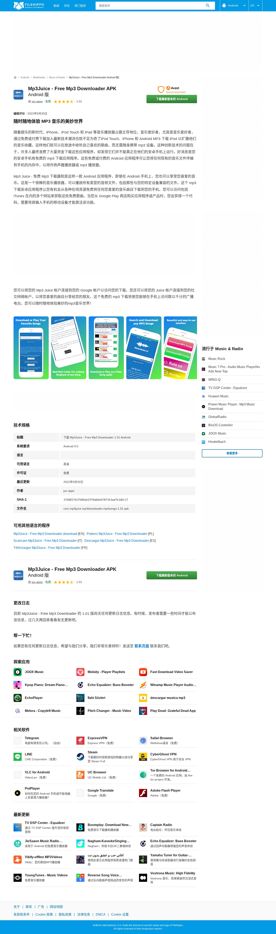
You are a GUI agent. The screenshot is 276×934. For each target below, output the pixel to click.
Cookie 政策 (44, 914)
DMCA (100, 914)
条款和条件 (22, 914)
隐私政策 (65, 914)
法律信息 (83, 914)
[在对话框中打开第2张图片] (106, 347)
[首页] (15, 77)
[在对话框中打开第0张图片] (31, 347)
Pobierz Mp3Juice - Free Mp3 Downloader (117, 533)
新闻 (56, 5)
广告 (41, 907)
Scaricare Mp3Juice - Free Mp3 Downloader (45, 540)
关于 (17, 907)
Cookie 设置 (120, 914)
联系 (29, 907)
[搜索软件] (208, 6)
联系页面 (142, 646)
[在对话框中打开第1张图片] (68, 347)
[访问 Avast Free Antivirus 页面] (171, 89)
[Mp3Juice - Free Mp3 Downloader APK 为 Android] (18, 95)
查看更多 (232, 453)
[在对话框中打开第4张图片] (181, 347)
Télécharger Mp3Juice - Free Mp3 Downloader (47, 547)
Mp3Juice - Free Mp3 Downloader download (45, 533)
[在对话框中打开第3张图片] (143, 347)
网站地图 (56, 907)
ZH (252, 5)
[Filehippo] (29, 5)
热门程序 (80, 5)
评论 (67, 5)
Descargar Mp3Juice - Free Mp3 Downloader (116, 540)
